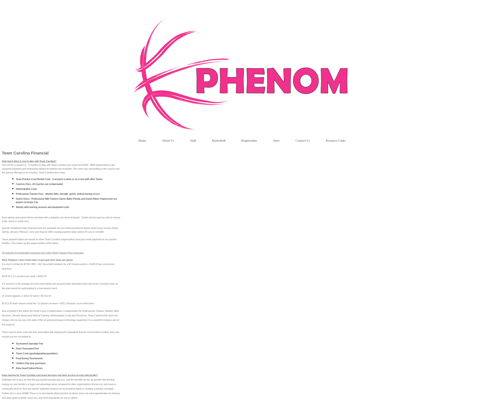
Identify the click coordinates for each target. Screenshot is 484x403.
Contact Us (303, 140)
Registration (249, 140)
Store (276, 140)
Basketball (218, 140)
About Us (168, 140)
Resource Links (336, 140)
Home (142, 140)
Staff (193, 140)
